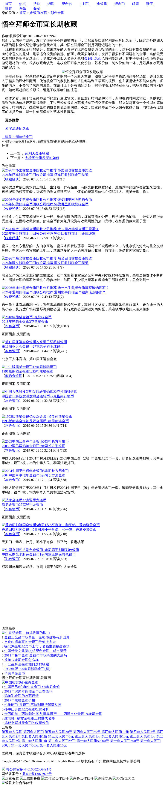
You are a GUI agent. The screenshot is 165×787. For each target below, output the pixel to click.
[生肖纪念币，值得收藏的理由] (26, 633)
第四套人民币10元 (115, 732)
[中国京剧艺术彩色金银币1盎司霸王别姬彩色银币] (40, 550)
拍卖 (8, 8)
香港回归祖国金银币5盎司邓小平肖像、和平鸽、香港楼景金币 (49, 529)
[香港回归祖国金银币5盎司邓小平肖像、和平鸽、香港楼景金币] (51, 525)
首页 (22, 13)
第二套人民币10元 (115, 736)
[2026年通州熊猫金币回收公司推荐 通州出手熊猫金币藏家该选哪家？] (55, 288)
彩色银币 (12, 559)
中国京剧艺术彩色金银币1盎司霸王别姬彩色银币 (39, 554)
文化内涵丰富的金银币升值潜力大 (30, 642)
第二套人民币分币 (62, 741)
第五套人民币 (12, 732)
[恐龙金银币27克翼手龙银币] (24, 500)
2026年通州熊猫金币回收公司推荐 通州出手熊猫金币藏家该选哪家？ (54, 292)
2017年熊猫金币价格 (19, 700)
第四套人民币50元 (87, 732)
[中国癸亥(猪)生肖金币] (20, 682)
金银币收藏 (38, 13)
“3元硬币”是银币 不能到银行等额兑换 (32, 705)
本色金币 (12, 326)
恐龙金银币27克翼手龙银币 (22, 504)
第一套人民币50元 (25, 745)
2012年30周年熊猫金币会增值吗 (28, 691)
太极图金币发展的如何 (42, 158)
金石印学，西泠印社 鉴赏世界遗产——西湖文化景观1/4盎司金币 (53, 714)
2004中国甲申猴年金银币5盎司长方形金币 (33, 475)
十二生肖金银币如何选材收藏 (26, 664)
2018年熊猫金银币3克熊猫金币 (25, 321)
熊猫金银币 (13, 376)
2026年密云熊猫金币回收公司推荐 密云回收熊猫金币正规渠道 (48, 233)
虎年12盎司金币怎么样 (21, 660)
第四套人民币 (33, 732)
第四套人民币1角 (34, 736)
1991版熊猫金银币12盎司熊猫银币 (27, 371)
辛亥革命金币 (14, 673)
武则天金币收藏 (37, 153)
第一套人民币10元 (53, 745)
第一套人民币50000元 (92, 741)
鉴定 (36, 8)
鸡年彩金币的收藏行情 (21, 696)
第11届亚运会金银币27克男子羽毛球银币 (33, 346)
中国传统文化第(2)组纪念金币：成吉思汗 (35, 651)
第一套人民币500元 (124, 741)
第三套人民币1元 (88, 736)
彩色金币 (57, 13)
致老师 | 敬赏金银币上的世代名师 (29, 718)
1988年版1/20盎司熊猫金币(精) (27, 669)
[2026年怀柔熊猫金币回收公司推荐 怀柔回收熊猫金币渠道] (47, 170)
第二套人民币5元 (143, 736)
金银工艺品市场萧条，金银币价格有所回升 (37, 637)
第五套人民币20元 (58, 732)
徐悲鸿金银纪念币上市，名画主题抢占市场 (37, 646)
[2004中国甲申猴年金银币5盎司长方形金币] (35, 471)
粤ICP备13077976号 (37, 774)
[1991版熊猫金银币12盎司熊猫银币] (29, 367)
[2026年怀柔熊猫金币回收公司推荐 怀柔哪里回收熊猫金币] (47, 199)
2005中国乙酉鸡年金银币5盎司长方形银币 (33, 446)
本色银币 (12, 351)
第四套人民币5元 (143, 732)
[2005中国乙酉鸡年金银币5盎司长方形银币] (35, 441)
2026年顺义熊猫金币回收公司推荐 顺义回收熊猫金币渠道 (45, 263)
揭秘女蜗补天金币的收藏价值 (26, 723)
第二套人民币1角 (34, 741)
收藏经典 (12, 179)
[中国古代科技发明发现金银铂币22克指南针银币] (39, 392)
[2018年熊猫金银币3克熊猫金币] (27, 317)
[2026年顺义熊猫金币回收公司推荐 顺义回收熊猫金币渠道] (47, 258)
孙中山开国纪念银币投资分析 (26, 709)
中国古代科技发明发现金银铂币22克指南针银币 (38, 396)
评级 (22, 8)
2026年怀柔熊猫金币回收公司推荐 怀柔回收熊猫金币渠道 (45, 175)
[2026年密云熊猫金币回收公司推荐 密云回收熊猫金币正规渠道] (50, 229)
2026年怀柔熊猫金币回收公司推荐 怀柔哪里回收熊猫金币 (45, 204)
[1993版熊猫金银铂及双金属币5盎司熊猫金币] (37, 416)
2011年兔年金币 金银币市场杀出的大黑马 (35, 655)
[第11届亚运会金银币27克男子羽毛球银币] (34, 342)
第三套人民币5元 (61, 736)
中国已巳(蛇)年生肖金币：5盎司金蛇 (32, 687)
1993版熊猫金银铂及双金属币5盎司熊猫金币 (35, 421)
